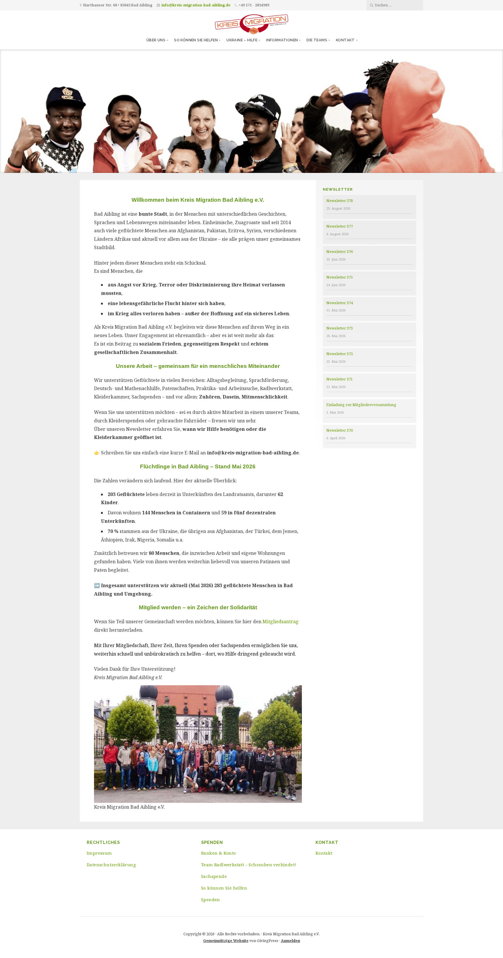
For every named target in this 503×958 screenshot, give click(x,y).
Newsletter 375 (339, 277)
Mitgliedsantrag (281, 621)
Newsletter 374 (339, 302)
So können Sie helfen (196, 40)
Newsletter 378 (339, 200)
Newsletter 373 (339, 328)
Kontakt (345, 40)
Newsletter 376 (339, 251)
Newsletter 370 (339, 430)
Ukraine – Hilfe (241, 40)
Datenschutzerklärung (111, 864)
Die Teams (317, 40)
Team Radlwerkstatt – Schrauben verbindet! (248, 864)
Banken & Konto (218, 853)
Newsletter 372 (339, 353)
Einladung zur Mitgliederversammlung (361, 404)
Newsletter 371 (339, 379)
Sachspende (214, 876)
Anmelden (290, 940)
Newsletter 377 (339, 226)
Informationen (282, 40)
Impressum (99, 853)
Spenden (210, 899)
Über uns (155, 40)
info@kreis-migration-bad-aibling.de (196, 5)
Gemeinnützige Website (226, 940)
